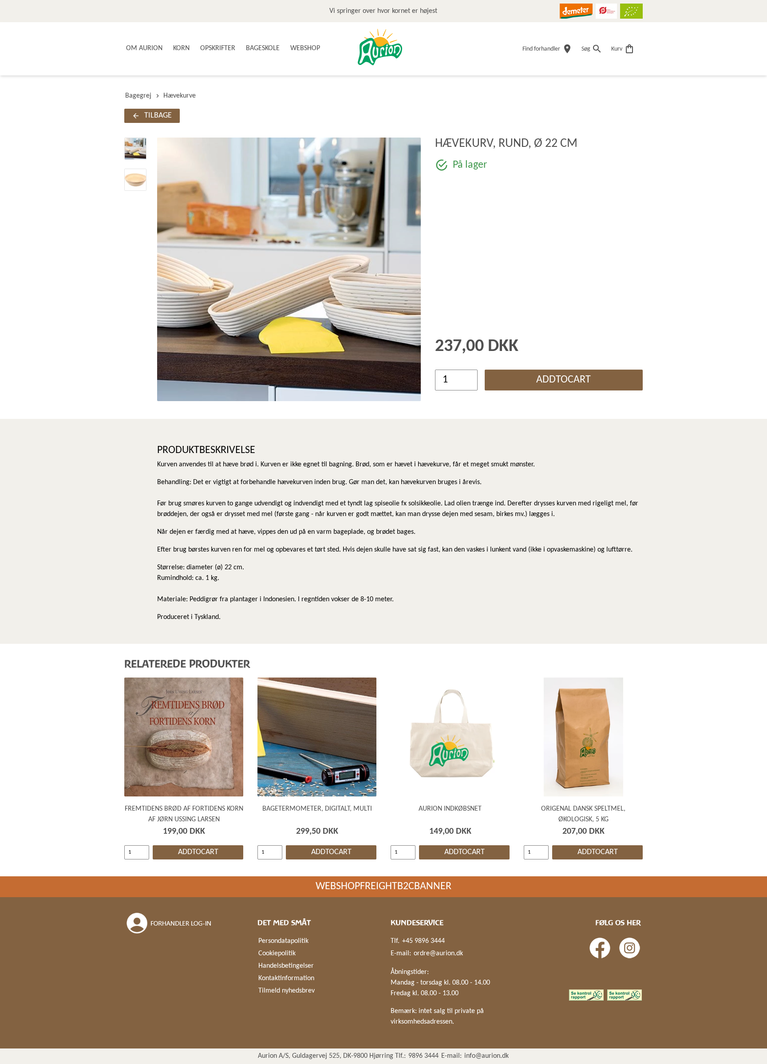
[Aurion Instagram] (630, 948)
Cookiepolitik (277, 953)
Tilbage (158, 115)
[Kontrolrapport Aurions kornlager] (586, 995)
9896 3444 (423, 1056)
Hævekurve (179, 95)
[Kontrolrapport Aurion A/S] (624, 995)
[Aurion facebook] (600, 948)
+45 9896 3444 (423, 941)
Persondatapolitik (283, 941)
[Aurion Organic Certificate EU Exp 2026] (631, 11)
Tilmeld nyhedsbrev (286, 990)
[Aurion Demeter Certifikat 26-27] (576, 11)
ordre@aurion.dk (438, 953)
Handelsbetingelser (286, 965)
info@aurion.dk (486, 1056)
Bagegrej (138, 95)
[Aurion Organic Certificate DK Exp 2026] (606, 11)
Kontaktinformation (286, 978)
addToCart (563, 379)
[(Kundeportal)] (169, 923)
